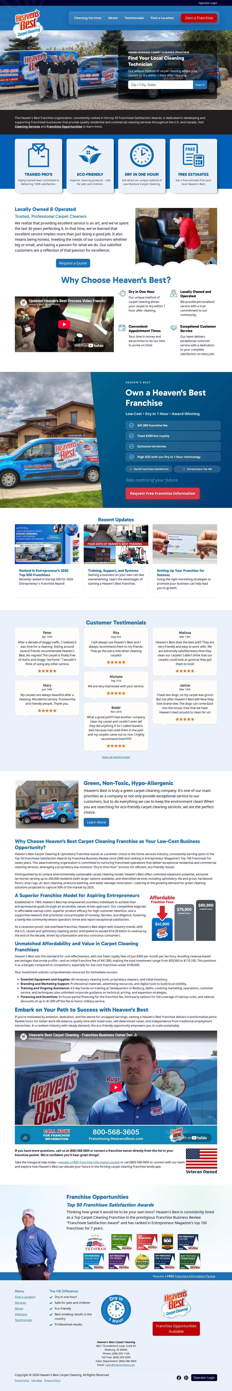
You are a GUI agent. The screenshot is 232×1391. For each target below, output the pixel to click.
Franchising (22, 1380)
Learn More (96, 822)
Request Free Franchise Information (162, 493)
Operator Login (208, 3)
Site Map (36, 1380)
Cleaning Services (27, 127)
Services (20, 1303)
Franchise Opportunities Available (176, 1328)
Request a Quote (73, 263)
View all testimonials (116, 757)
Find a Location (162, 18)
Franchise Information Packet (195, 1276)
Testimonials (134, 18)
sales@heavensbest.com (120, 1365)
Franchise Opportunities (64, 127)
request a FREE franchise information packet (89, 1162)
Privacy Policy (52, 1380)
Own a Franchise (199, 17)
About (113, 18)
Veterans (21, 1314)
